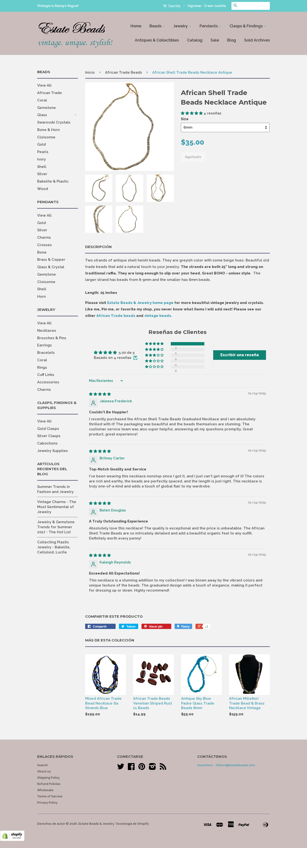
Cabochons (47, 443)
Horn (41, 296)
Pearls (42, 152)
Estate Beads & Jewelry (96, 823)
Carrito (174, 6)
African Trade (49, 93)
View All (44, 85)
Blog (231, 40)
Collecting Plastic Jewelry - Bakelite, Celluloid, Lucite (54, 547)
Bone (42, 252)
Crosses (44, 245)
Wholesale (45, 790)
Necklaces (46, 330)
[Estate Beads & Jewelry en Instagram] (152, 768)
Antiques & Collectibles (157, 40)
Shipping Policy (48, 777)
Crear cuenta (215, 6)
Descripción (98, 246)
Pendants (209, 26)
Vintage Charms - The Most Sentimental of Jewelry (56, 507)
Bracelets (46, 352)
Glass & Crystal (50, 267)
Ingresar (195, 6)
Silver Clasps (48, 436)
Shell (41, 167)
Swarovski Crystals (54, 122)
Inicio (90, 72)
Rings (42, 367)
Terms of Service (49, 796)
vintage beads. (158, 316)
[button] (192, 113)
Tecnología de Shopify (132, 823)
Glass (42, 115)
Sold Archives (257, 40)
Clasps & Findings (247, 26)
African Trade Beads (123, 72)
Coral (42, 100)
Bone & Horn (48, 130)
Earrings (44, 345)
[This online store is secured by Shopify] (12, 840)
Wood (42, 189)
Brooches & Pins (51, 338)
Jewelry (181, 26)
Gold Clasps (48, 429)
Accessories (48, 382)
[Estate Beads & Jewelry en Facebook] (131, 768)
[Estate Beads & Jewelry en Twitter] (120, 768)
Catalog (194, 40)
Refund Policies (48, 784)
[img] (100, 394)
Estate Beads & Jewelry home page (140, 303)
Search (42, 765)
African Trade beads (115, 316)
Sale (215, 40)
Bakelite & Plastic (53, 181)
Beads (155, 26)
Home (135, 26)
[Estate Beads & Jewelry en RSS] (162, 768)
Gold (41, 144)
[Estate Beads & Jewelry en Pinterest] (141, 768)
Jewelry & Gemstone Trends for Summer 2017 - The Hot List (56, 527)
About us (44, 771)
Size (185, 119)
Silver (42, 174)
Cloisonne (46, 137)
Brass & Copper (51, 259)
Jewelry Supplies (52, 451)
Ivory (41, 159)
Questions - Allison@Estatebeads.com (226, 765)
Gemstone (46, 108)
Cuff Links (45, 375)
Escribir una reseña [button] (239, 355)
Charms (44, 237)
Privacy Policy (47, 802)
